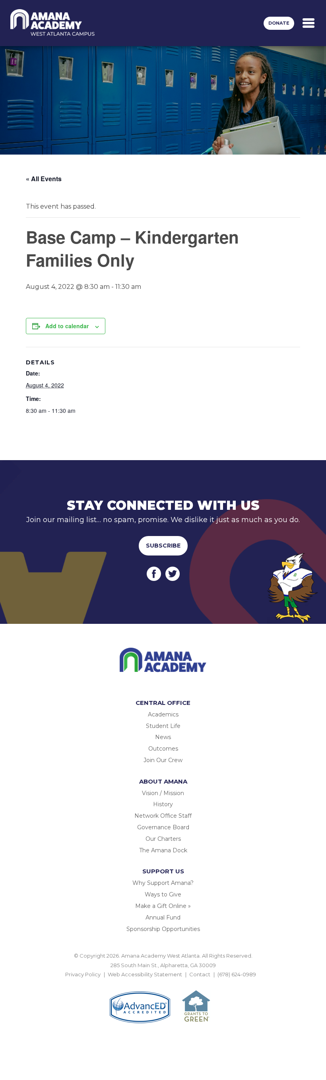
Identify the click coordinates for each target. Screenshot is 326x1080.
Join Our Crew (163, 760)
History (163, 804)
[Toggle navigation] (308, 23)
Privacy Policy (83, 974)
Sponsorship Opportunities (163, 929)
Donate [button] (278, 23)
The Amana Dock (163, 850)
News (163, 737)
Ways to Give (163, 894)
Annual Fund (163, 917)
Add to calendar (67, 326)
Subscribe (163, 545)
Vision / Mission (163, 793)
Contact (199, 974)
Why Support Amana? (163, 882)
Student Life (163, 726)
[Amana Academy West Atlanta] (52, 23)
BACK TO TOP (163, 983)
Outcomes (163, 748)
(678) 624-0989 (236, 974)
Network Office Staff (163, 815)
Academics (163, 714)
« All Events (44, 178)
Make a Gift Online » (163, 906)
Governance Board (163, 827)
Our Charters (163, 838)
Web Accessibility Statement (145, 974)
